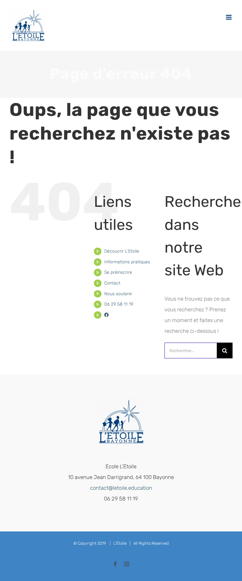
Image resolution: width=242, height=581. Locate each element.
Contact (112, 283)
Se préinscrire (118, 272)
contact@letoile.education (121, 488)
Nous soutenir (118, 293)
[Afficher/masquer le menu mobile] (229, 17)
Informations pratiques (127, 262)
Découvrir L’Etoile (121, 251)
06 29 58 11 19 (118, 304)
